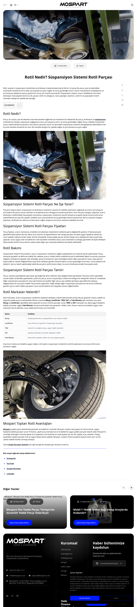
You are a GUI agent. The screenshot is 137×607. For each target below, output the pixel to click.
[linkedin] (7, 596)
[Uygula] (121, 563)
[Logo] (74, 5)
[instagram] (17, 596)
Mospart (6, 429)
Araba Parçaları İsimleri (18, 444)
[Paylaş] (122, 85)
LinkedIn (10, 474)
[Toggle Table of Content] (18, 105)
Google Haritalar (14, 468)
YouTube (10, 463)
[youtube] (12, 596)
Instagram (11, 458)
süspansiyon (100, 119)
